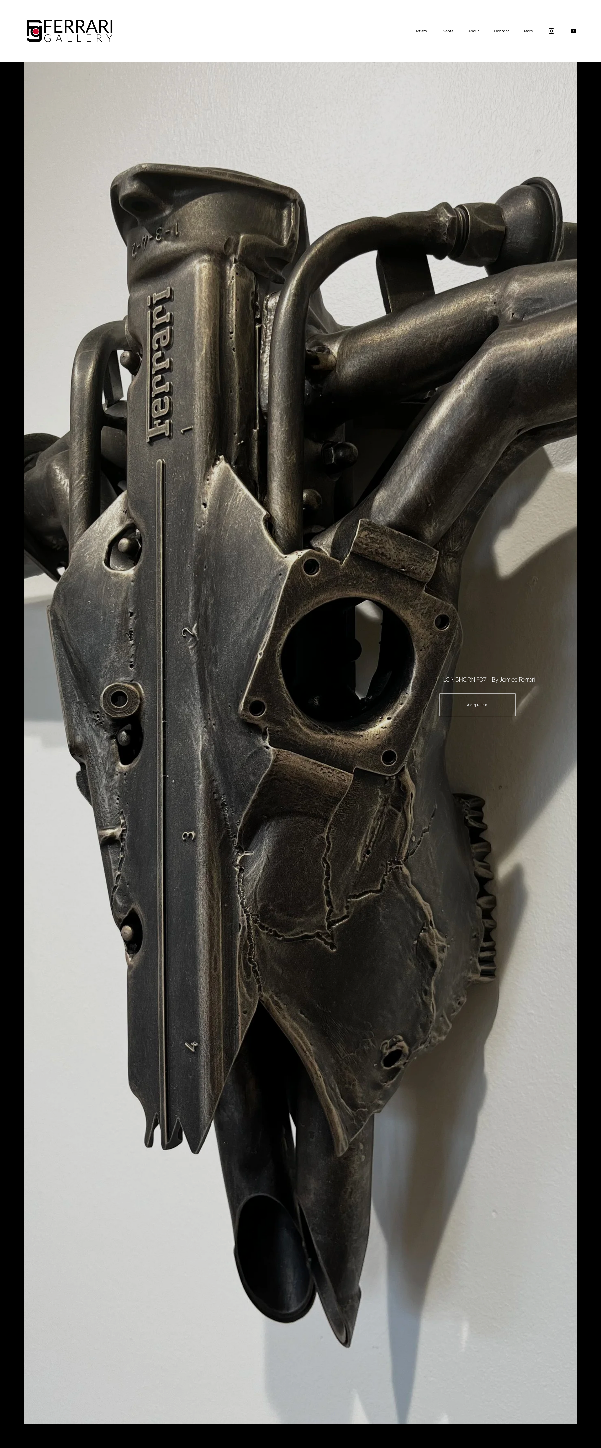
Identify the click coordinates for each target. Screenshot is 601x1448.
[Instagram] (551, 31)
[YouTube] (573, 31)
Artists (421, 30)
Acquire (477, 704)
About (473, 30)
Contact (501, 30)
